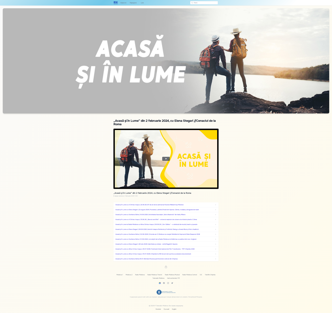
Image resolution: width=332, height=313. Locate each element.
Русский (166, 309)
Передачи (133, 3)
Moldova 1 (119, 275)
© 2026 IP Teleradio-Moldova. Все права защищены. (166, 306)
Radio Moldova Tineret (154, 275)
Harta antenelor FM (173, 278)
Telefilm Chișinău (210, 275)
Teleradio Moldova (158, 278)
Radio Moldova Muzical (172, 275)
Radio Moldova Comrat (189, 275)
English (174, 309)
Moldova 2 (129, 275)
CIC (201, 275)
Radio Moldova (140, 275)
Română (158, 309)
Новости (123, 3)
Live (142, 3)
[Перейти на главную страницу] (115, 2)
